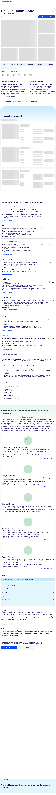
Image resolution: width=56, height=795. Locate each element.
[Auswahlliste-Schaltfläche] (53, 9)
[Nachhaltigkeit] (19, 75)
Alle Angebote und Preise (47, 16)
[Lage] (25, 75)
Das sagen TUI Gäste (26, 647)
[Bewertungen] (30, 75)
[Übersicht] (3, 75)
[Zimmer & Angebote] (8, 75)
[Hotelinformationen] (14, 75)
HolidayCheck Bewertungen (9, 647)
